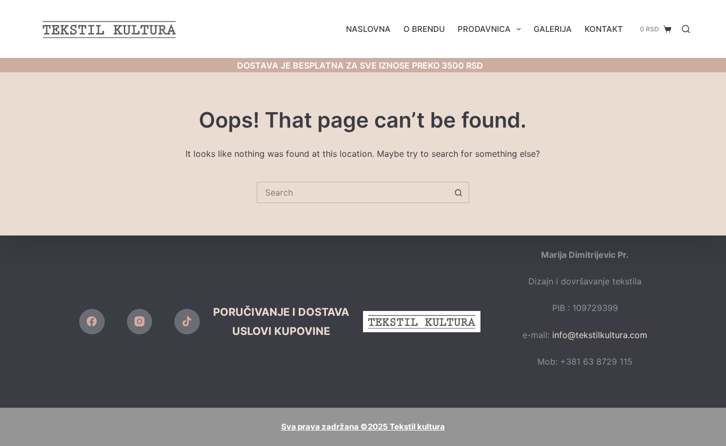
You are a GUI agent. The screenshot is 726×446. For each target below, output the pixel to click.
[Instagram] (140, 321)
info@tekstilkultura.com (599, 335)
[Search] (686, 29)
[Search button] (458, 192)
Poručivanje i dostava (281, 312)
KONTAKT (604, 29)
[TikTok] (187, 321)
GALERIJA (553, 29)
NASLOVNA (368, 29)
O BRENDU (424, 29)
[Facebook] (92, 321)
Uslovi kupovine (281, 331)
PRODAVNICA (484, 29)
